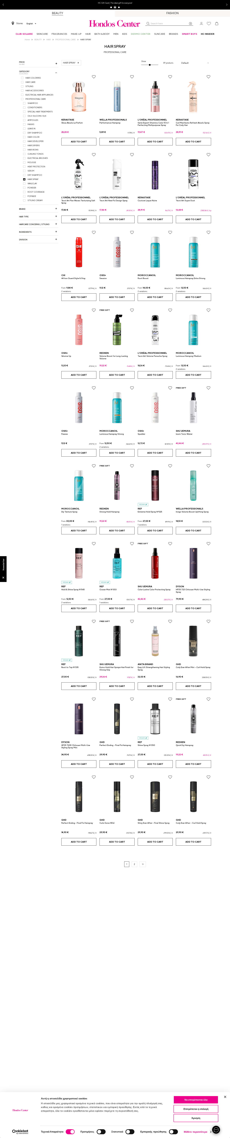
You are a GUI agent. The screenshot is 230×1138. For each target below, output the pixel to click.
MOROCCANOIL (147, 275)
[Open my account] (201, 23)
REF (140, 508)
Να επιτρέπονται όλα (195, 1099)
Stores (19, 23)
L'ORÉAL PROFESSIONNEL (152, 119)
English (30, 24)
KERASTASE (67, 119)
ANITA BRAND (145, 664)
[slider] (150, 65)
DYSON (180, 586)
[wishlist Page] (209, 24)
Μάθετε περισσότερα (195, 1131)
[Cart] (217, 24)
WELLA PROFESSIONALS (113, 119)
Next (225, 5)
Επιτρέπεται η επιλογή (196, 1109)
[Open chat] (216, 1130)
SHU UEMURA (183, 431)
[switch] (101, 1131)
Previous (4, 5)
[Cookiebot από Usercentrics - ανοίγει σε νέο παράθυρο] (20, 1132)
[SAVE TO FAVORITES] (94, 77)
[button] (148, 23)
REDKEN (104, 353)
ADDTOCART (79, 141)
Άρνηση (196, 1118)
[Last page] (143, 864)
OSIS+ (103, 275)
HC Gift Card (103, 3)
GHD (178, 664)
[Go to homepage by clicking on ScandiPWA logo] (115, 23)
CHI (63, 275)
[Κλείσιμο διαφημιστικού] (225, 1097)
